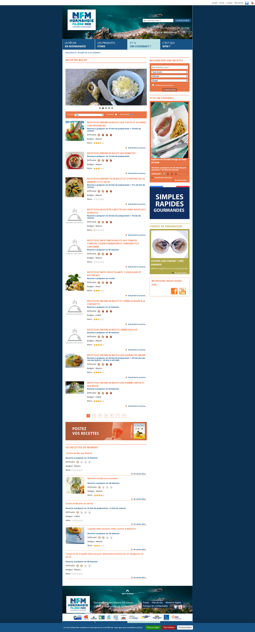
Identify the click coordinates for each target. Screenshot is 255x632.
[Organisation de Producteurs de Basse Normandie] (116, 617)
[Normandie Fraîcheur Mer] (82, 20)
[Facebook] (247, 3)
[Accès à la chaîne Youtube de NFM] (252, 3)
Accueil (214, 3)
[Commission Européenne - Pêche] (77, 617)
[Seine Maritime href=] (109, 617)
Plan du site (238, 3)
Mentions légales (173, 602)
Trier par (70, 114)
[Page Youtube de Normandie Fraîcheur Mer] (182, 291)
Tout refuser (168, 627)
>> (124, 416)
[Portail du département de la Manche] (93, 617)
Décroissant (124, 114)
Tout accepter (153, 627)
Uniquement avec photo (164, 85)
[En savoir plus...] (169, 130)
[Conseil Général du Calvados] (101, 617)
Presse (221, 3)
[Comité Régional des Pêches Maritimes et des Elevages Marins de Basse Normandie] (123, 617)
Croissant (110, 114)
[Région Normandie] (86, 617)
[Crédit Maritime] (166, 617)
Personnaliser (185, 627)
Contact (229, 3)
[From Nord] (134, 617)
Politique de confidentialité (155, 606)
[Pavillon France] (170, 218)
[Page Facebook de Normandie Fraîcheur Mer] (174, 291)
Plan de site (157, 602)
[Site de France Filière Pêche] (145, 617)
